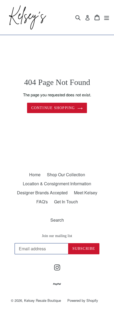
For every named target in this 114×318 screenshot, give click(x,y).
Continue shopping (53, 108)
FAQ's (42, 202)
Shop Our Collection (66, 174)
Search (57, 220)
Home (35, 174)
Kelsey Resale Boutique (42, 300)
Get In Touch (66, 202)
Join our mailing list (57, 236)
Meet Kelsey (85, 193)
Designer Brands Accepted (42, 193)
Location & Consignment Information (57, 184)
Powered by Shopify (82, 300)
